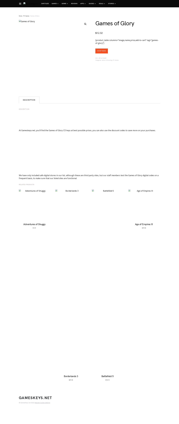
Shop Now (101, 51)
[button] (85, 24)
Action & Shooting (107, 60)
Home (20, 16)
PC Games (26, 16)
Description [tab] (29, 100)
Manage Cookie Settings (42, 403)
